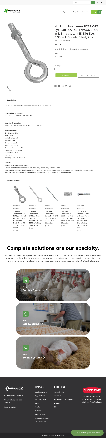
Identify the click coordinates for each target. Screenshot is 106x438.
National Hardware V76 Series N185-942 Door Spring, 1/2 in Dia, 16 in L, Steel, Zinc (51, 217)
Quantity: (57, 66)
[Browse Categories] (99, 12)
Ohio (56, 407)
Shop (94, 12)
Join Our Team (40, 422)
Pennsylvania (59, 392)
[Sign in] (97, 2)
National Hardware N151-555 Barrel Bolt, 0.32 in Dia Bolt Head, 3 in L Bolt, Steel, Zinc (67, 217)
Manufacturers (40, 414)
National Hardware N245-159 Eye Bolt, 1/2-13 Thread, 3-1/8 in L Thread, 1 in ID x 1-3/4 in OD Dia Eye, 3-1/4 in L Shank (20, 219)
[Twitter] (66, 85)
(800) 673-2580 (10, 407)
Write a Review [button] (83, 49)
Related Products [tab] (13, 181)
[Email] (59, 85)
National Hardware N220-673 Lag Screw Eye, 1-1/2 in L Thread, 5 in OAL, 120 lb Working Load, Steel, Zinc (35, 218)
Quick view (20, 194)
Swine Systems (40, 399)
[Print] (63, 85)
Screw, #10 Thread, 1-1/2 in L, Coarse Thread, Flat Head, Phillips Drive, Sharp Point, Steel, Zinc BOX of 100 (84, 219)
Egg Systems (40, 396)
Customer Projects (42, 418)
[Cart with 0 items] (101, 2)
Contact (85, 12)
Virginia (57, 403)
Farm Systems (64, 12)
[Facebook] (55, 85)
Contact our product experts (88, 433)
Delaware (57, 396)
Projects (76, 12)
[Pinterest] (70, 85)
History (38, 411)
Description (11, 100)
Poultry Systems (41, 392)
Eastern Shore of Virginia (63, 399)
